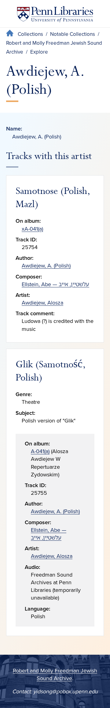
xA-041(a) (32, 228)
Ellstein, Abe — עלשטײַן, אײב (55, 284)
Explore (39, 52)
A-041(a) (40, 451)
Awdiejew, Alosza (42, 302)
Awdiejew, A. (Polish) (46, 265)
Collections (30, 34)
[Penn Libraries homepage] (55, 15)
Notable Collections (72, 34)
